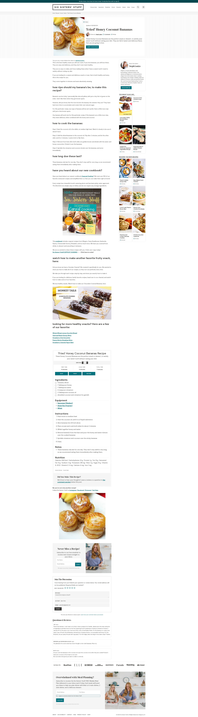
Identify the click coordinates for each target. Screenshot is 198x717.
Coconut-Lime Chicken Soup (137, 98)
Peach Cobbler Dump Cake (124, 180)
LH (144, 714)
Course (61, 13)
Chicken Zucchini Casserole (138, 235)
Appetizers (101, 7)
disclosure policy (80, 60)
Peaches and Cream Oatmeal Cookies (124, 236)
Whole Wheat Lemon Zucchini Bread (65, 333)
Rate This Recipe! (59, 588)
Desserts (118, 7)
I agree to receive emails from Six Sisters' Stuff (70, 696)
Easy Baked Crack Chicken (138, 180)
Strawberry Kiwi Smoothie (61, 338)
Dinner (113, 7)
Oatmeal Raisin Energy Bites (62, 335)
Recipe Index (93, 7)
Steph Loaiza (99, 34)
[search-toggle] (138, 7)
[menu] (143, 7)
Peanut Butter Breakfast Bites (62, 340)
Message (57, 593)
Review (89, 373)
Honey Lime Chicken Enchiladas (138, 208)
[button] (78, 696)
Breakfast (107, 7)
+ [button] (87, 362)
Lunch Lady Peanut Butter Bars (125, 208)
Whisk (60, 408)
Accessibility (62, 714)
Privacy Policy (81, 714)
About (54, 714)
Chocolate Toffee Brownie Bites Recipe (125, 119)
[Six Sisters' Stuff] (68, 7)
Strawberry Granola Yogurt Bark (63, 342)
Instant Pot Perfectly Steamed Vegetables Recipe (125, 148)
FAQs (74, 714)
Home (54, 13)
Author (57, 601)
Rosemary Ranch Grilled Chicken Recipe (138, 148)
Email (57, 605)
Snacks (65, 13)
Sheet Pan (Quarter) (65, 406)
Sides (128, 7)
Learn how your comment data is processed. (92, 614)
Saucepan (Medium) (65, 403)
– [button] (82, 362)
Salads (124, 7)
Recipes (57, 13)
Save (61, 373)
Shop (88, 714)
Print (75, 373)
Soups (133, 7)
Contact (69, 714)
